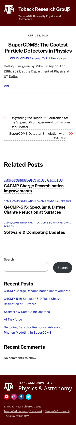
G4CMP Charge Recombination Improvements (34, 188)
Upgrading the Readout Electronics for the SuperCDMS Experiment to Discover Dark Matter (40, 122)
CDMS (14, 58)
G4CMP (41, 180)
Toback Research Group (21, 406)
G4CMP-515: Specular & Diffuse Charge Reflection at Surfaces (34, 210)
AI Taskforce (13, 319)
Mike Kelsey (57, 58)
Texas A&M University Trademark (23, 411)
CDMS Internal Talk (26, 222)
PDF (7, 86)
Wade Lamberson (59, 201)
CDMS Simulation (24, 180)
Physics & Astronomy (16, 416)
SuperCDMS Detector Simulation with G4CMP (37, 136)
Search (9, 259)
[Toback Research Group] (38, 386)
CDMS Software (51, 222)
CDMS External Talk (34, 58)
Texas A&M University (57, 411)
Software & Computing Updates (34, 232)
